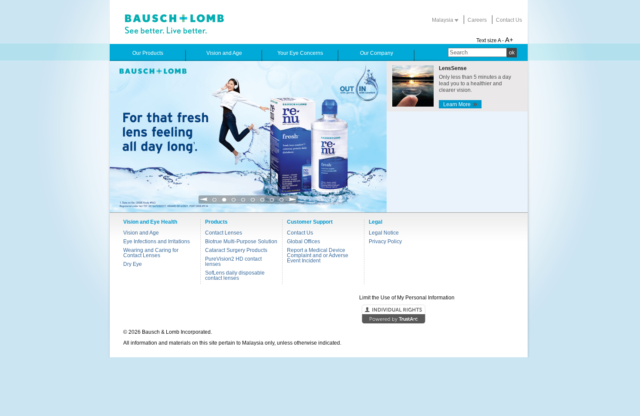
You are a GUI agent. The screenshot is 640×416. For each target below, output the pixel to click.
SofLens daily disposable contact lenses (235, 275)
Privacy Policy (385, 241)
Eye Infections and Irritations (156, 241)
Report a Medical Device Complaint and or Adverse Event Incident (317, 255)
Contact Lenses (223, 233)
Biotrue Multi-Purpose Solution (241, 241)
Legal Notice (384, 233)
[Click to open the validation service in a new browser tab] (319, 315)
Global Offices (303, 241)
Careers (477, 20)
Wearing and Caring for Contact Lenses (151, 252)
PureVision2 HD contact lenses (233, 261)
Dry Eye (132, 264)
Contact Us (509, 20)
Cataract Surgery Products (236, 250)
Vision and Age (141, 233)
